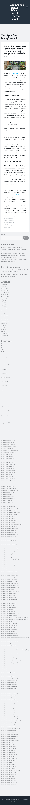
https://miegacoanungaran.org (8, 730)
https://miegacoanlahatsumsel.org (9, 772)
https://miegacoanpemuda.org (8, 607)
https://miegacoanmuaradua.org (9, 658)
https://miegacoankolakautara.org (9, 653)
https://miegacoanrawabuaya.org (9, 639)
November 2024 (5, 317)
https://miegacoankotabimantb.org (9, 635)
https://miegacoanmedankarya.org (9, 693)
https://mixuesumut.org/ (7, 502)
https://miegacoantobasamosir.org (9, 548)
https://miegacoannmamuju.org (8, 532)
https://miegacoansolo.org (7, 708)
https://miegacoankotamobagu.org (9, 526)
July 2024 (3, 325)
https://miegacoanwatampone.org (9, 561)
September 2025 (5, 296)
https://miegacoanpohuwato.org (9, 510)
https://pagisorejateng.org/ (8, 470)
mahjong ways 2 (5, 391)
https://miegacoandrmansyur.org (9, 597)
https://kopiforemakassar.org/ (8, 480)
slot (2, 354)
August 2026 (4, 284)
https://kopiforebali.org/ (7, 494)
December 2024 (5, 315)
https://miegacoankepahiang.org (9, 766)
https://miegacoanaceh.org (21, 619)
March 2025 (4, 309)
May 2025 (3, 305)
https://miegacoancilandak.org (8, 760)
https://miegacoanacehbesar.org (9, 544)
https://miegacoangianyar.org (8, 672)
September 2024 (5, 321)
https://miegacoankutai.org (7, 569)
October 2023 (4, 335)
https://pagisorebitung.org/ (8, 466)
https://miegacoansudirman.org (8, 748)
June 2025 (3, 303)
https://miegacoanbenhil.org (8, 637)
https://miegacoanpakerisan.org (9, 593)
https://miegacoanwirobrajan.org (9, 684)
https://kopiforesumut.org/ (8, 444)
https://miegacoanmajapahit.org (8, 688)
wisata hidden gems (5, 364)
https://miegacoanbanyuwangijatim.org (10, 770)
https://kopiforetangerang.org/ (9, 452)
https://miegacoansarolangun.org (9, 579)
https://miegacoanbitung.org (8, 764)
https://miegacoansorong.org (8, 668)
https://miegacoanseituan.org (8, 697)
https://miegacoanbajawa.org (8, 522)
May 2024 (3, 329)
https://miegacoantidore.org (8, 619)
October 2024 (4, 319)
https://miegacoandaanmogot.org (9, 746)
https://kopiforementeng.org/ (8, 472)
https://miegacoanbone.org (7, 742)
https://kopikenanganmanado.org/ (9, 490)
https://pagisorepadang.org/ (8, 468)
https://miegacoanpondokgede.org (9, 647)
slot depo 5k (4, 369)
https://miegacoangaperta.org (8, 682)
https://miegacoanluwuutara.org (9, 546)
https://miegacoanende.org (7, 617)
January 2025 (4, 313)
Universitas (3, 360)
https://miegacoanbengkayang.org (9, 583)
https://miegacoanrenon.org (8, 609)
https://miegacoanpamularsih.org (9, 703)
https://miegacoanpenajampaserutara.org (11, 660)
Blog (2, 345)
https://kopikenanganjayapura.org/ (9, 450)
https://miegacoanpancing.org (8, 784)
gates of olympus (5, 415)
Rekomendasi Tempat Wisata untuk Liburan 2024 (16, 11)
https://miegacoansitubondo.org (9, 768)
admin (19, 56)
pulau (2, 349)
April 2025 (3, 307)
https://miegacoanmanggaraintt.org (9, 534)
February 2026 (4, 288)
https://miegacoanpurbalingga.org (9, 716)
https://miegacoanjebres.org (8, 710)
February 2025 (4, 311)
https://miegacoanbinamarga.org (9, 629)
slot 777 (3, 403)
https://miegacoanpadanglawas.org (9, 718)
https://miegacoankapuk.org (8, 750)
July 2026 (3, 286)
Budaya (3, 347)
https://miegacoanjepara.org (8, 726)
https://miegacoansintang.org (8, 611)
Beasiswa (3, 343)
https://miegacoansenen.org (8, 631)
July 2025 (3, 301)
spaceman (3, 356)
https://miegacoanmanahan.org (8, 506)
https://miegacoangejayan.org (8, 605)
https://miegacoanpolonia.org (8, 695)
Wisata (5, 57)
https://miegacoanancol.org (8, 589)
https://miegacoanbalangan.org (8, 780)
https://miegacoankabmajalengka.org (10, 740)
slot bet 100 (4, 399)
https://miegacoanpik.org (22, 649)
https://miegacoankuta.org (7, 714)
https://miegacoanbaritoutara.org (9, 563)
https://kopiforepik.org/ (7, 474)
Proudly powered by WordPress (10, 799)
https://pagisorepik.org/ (7, 454)
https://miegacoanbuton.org (8, 551)
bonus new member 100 (6, 274)
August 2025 (4, 298)
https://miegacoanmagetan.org (8, 538)
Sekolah (3, 352)
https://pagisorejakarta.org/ (8, 458)
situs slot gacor (5, 435)
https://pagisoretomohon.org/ (8, 464)
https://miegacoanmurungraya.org (9, 528)
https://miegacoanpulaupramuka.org (10, 613)
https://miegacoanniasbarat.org (8, 536)
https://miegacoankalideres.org (8, 645)
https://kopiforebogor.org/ (8, 496)
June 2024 (3, 327)
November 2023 (5, 333)
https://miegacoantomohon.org (8, 762)
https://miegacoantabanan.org (8, 542)
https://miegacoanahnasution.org (9, 603)
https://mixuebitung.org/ (7, 448)
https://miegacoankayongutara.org (9, 508)
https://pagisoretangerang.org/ (9, 488)
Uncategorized (4, 358)
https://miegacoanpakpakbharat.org (9, 575)
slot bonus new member (7, 395)
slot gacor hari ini (5, 423)
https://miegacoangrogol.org (8, 643)
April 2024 (3, 331)
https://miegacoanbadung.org (8, 540)
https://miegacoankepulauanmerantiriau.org (12, 524)
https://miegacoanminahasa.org (8, 670)
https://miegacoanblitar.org (7, 732)
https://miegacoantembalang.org (9, 686)
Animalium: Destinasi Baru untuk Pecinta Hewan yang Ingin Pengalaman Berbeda (15, 50)
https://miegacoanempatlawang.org (9, 557)
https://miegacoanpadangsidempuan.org (11, 720)
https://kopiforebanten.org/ (8, 440)
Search (3, 234)
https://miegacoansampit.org (8, 724)
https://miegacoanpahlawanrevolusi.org (10, 591)
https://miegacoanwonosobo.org (9, 625)
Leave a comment (9, 216)
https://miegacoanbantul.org (8, 778)
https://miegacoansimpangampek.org (10, 559)
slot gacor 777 (4, 385)
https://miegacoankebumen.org (8, 738)
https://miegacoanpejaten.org (8, 752)
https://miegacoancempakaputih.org (10, 585)
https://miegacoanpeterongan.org (9, 701)
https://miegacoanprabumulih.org (9, 615)
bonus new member (5, 269)
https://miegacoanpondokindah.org (9, 641)
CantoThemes (15, 801)
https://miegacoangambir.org (8, 756)
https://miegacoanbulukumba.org (9, 516)
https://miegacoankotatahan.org (9, 623)
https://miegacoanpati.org (7, 776)
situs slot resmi (4, 431)
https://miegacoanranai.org (7, 621)
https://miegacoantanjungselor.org (9, 662)
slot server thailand (5, 411)
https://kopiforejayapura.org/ (8, 446)
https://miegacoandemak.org (8, 577)
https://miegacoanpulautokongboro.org (11, 512)
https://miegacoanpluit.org (7, 652)
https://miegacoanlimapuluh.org (9, 581)
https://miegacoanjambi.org (7, 666)
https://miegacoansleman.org (8, 674)
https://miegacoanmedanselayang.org (10, 680)
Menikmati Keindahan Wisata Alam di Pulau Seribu (13, 253)
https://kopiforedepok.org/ (8, 492)
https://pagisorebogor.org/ (8, 486)
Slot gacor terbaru (5, 377)
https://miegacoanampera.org (8, 627)
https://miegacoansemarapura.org (9, 736)
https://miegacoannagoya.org (8, 676)
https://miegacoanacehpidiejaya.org (9, 573)
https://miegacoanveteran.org (8, 706)
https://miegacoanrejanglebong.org (9, 553)
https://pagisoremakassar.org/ (8, 456)
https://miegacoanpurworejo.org (9, 565)
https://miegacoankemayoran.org (9, 633)
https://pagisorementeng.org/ (8, 462)
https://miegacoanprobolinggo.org (9, 734)
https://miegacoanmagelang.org (8, 699)
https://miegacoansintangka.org (9, 520)
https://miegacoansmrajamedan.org (9, 599)
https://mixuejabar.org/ (7, 500)
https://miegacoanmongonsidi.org (9, 678)
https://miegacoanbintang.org (8, 518)
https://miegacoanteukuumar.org (9, 782)
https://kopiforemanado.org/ (8, 498)
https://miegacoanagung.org (22, 617)
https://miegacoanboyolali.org (8, 722)
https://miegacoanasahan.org (8, 555)
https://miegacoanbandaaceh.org (9, 754)
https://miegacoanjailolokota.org (9, 571)
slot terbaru (4, 419)
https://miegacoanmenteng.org (8, 649)
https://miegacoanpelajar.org (8, 712)
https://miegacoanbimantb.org (8, 530)
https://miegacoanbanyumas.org (9, 514)
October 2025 (4, 295)
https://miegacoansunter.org (8, 744)
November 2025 (5, 292)
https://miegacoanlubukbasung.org (9, 656)
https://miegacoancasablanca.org (9, 758)
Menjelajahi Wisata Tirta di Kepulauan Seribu (12, 247)
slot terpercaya (4, 381)
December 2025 (5, 290)
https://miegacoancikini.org (22, 637)
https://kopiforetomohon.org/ (8, 478)
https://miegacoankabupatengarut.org (10, 728)
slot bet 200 (4, 373)
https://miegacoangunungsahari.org (10, 587)
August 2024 (4, 323)
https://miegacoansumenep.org (8, 774)
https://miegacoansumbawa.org (8, 567)
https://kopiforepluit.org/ (7, 476)
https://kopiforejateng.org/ (8, 442)
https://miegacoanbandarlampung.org (10, 664)
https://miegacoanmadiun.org (8, 595)
